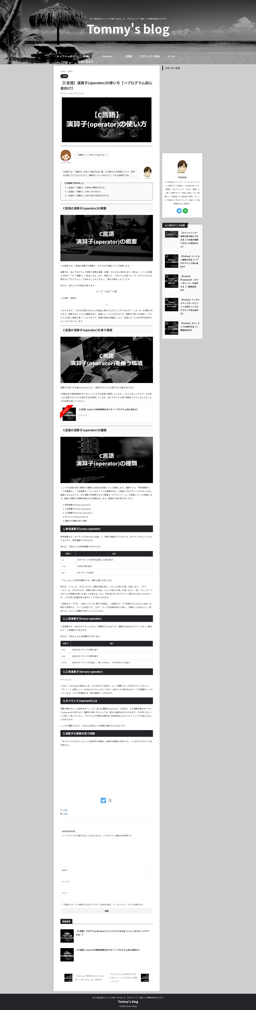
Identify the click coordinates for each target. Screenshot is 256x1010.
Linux (64, 61)
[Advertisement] (82, 770)
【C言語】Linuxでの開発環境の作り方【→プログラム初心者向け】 (108, 949)
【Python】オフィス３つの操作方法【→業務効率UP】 (190, 327)
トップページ (64, 56)
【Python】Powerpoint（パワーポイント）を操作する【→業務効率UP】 (189, 283)
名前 (65, 870)
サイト (64, 893)
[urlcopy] (110, 800)
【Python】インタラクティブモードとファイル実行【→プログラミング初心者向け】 (190, 306)
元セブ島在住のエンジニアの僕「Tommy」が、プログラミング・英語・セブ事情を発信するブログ (128, 997)
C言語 (128, 56)
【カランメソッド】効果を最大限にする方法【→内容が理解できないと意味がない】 (189, 239)
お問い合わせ (85, 61)
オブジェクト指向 (150, 56)
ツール (171, 56)
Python (107, 56)
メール (66, 881)
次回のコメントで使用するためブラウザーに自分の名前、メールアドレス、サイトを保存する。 (104, 904)
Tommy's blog (128, 28)
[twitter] (103, 800)
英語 (85, 56)
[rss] (185, 210)
